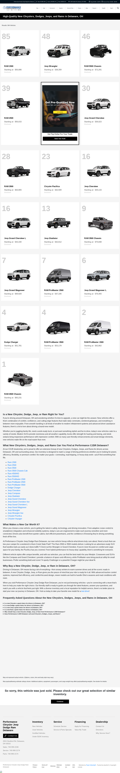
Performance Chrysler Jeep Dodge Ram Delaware (15, 766)
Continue (60, 701)
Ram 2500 (12, 465)
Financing (80, 722)
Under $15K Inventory (40, 736)
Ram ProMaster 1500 (16, 479)
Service (58, 722)
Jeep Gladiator (14, 496)
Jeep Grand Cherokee (17, 499)
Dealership (102, 722)
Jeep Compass (14, 493)
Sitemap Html (59, 766)
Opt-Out (73, 766)
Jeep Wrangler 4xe (15, 513)
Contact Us (12, 736)
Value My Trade (80, 730)
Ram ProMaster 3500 (16, 485)
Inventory (37, 722)
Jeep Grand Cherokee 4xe (19, 502)
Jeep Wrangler (14, 510)
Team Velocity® (91, 765)
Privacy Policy (35, 766)
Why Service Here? (103, 733)
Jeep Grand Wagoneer (17, 507)
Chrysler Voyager (15, 519)
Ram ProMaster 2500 (16, 482)
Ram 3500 (12, 468)
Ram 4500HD (13, 474)
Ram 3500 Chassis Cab (18, 471)
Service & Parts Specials (63, 730)
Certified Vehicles (38, 733)
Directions (99, 730)
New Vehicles (37, 726)
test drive (85, 591)
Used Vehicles (37, 730)
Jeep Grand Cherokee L (18, 505)
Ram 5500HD (13, 476)
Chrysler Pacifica (15, 516)
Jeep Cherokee (14, 490)
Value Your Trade (60, 139)
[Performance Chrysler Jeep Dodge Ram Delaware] (12, 8)
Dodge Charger (14, 488)
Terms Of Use (44, 766)
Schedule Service (60, 726)
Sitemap (53, 766)
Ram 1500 (12, 462)
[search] (118, 8)
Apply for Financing (82, 726)
